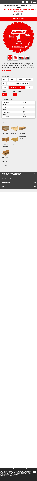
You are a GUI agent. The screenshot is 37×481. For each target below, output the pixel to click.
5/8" (4, 94)
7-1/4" (5, 87)
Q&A (4, 187)
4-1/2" (5, 79)
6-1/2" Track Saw (22, 83)
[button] (23, 2)
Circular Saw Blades (11, 5)
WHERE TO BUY (18, 18)
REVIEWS (6, 182)
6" (3, 83)
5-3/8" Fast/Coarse (24, 79)
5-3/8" (13, 79)
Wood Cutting (26, 5)
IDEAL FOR (7, 178)
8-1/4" (29, 87)
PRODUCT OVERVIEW (11, 174)
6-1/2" (10, 83)
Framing (18, 7)
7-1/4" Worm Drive (17, 87)
